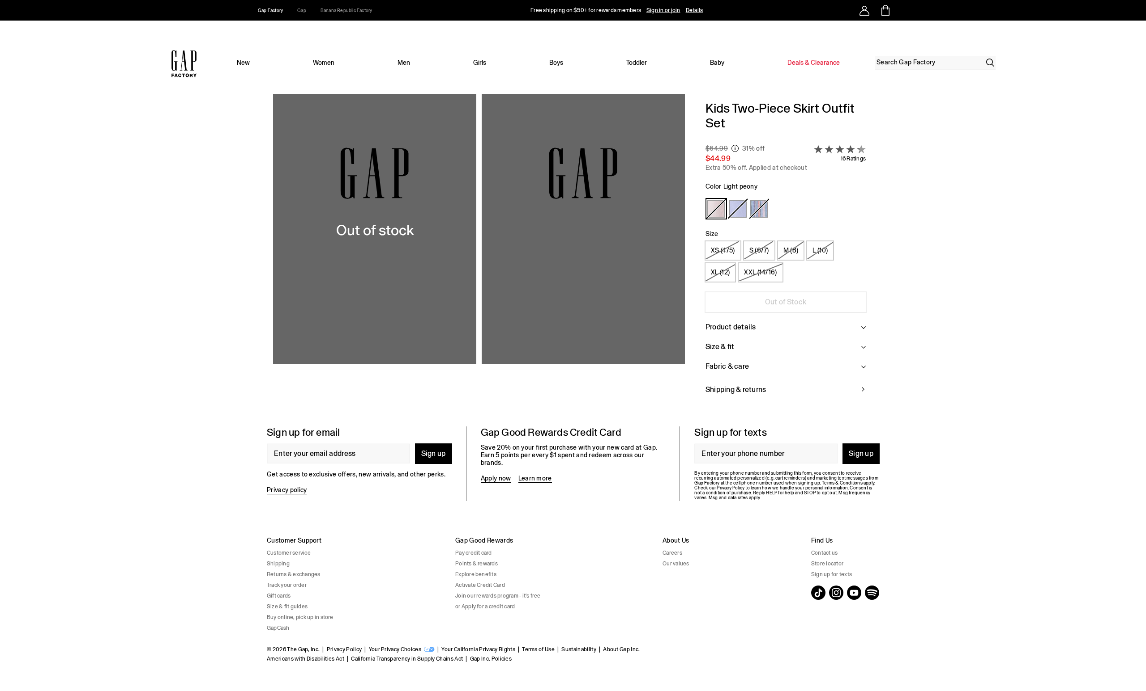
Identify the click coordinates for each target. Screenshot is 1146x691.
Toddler (636, 62)
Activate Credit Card (480, 585)
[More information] (735, 148)
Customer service (289, 553)
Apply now (496, 478)
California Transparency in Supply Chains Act (407, 659)
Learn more (535, 478)
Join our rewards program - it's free (498, 596)
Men (404, 62)
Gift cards (279, 596)
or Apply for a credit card (485, 606)
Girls (479, 62)
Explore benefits (475, 574)
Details (694, 10)
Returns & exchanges (294, 574)
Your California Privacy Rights (478, 649)
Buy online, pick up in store (300, 617)
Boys (556, 62)
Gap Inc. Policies (491, 659)
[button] (479, 253)
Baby (717, 62)
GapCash (278, 628)
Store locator (827, 563)
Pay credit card (473, 553)
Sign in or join (663, 10)
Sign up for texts (831, 574)
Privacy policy (287, 489)
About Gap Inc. (621, 649)
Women (323, 62)
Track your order (287, 585)
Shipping (278, 563)
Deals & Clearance (813, 62)
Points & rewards (476, 563)
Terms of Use (538, 649)
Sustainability (578, 649)
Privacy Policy (344, 649)
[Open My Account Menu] (864, 10)
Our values (676, 563)
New (243, 62)
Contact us (824, 553)
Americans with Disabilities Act (305, 659)
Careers (672, 553)
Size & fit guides (287, 606)
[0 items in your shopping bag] (885, 10)
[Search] (990, 62)
